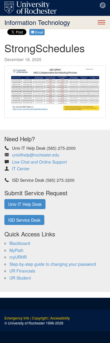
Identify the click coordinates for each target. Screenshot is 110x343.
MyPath (16, 250)
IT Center (21, 169)
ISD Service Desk (24, 220)
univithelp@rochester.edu (35, 155)
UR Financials (22, 271)
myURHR (18, 257)
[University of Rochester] (30, 7)
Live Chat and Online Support (39, 162)
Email (38, 32)
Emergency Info (16, 317)
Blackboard (19, 243)
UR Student (20, 278)
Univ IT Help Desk (25, 204)
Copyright (40, 317)
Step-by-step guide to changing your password (52, 264)
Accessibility (60, 317)
